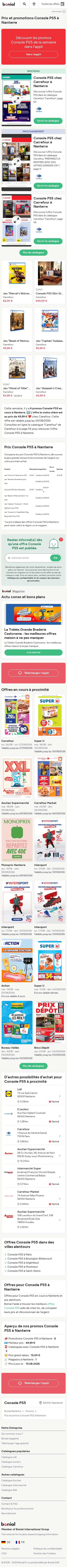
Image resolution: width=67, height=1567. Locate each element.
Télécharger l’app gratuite (15, 1443)
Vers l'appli (33, 54)
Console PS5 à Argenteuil (23, 1262)
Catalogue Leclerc (11, 1461)
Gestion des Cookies (45, 1553)
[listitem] (17, 282)
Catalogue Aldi (9, 1490)
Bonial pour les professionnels (17, 1508)
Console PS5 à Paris (20, 1254)
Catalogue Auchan (11, 1480)
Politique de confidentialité (48, 1548)
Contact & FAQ (9, 1503)
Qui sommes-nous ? (12, 1433)
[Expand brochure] (16, 100)
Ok (56, 557)
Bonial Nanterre (12, 1411)
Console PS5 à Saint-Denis (24, 1270)
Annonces (57, 11)
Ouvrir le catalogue (48, 120)
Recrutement (8, 1513)
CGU (4, 1553)
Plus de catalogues (33, 252)
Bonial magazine (10, 1438)
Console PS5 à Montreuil (23, 1266)
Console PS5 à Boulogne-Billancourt (30, 1258)
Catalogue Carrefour (12, 1466)
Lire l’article (33, 652)
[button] (33, 97)
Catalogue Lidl (8, 1457)
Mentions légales (10, 1548)
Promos (30, 1411)
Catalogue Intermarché (13, 1485)
